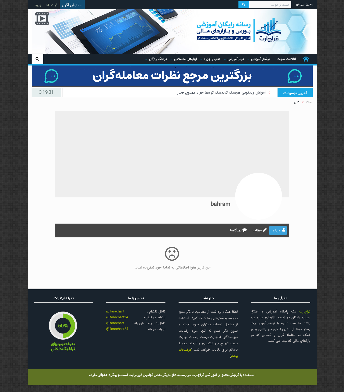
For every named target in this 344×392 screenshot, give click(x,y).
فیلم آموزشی (235, 59)
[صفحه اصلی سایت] (306, 59)
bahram (221, 204)
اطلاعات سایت (286, 59)
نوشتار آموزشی (260, 59)
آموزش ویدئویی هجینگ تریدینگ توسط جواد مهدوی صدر (221, 92)
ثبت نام (51, 5)
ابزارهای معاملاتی (185, 59)
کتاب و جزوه (212, 59)
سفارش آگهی (72, 5)
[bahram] (258, 196)
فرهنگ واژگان (158, 59)
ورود (37, 5)
